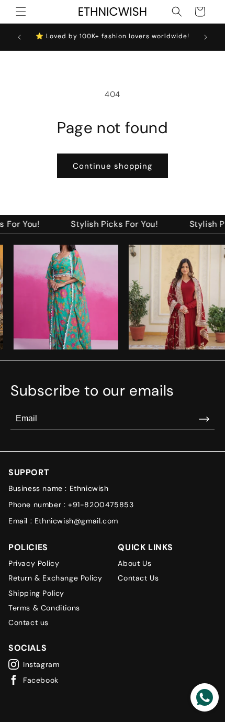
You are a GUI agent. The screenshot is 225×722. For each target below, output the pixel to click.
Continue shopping (112, 166)
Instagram (41, 664)
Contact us (28, 622)
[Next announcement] (205, 37)
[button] (20, 11)
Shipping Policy (36, 593)
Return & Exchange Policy (55, 578)
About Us (134, 563)
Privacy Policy (33, 563)
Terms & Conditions (44, 607)
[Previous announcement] (19, 37)
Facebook (41, 680)
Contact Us (138, 578)
